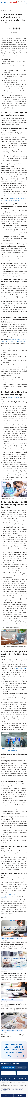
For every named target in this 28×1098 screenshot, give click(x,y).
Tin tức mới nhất (19, 938)
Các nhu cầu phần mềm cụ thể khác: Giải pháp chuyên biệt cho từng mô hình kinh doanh (13, 974)
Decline (7, 1095)
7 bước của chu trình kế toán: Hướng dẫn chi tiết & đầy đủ (13, 1036)
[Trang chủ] (8, 2)
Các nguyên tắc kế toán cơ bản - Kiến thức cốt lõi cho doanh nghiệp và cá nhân (14, 943)
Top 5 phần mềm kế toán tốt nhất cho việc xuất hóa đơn (13, 1005)
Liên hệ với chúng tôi (8, 1067)
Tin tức (11, 10)
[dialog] (14, 1089)
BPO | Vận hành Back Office (8, 938)
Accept (20, 1095)
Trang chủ (4, 10)
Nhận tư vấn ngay (14, 1056)
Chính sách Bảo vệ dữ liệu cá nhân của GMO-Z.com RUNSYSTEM (14, 1090)
